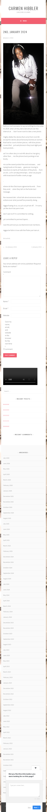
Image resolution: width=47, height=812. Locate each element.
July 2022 (6, 716)
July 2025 (6, 524)
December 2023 (8, 623)
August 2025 (7, 518)
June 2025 (6, 529)
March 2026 (7, 480)
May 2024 (6, 595)
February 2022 (8, 743)
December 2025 (8, 496)
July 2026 (6, 458)
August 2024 (7, 579)
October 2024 (7, 568)
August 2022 (7, 710)
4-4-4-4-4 (6, 404)
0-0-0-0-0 (6, 426)
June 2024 (6, 590)
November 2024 (8, 562)
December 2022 (8, 688)
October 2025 (7, 507)
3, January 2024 (36, 247)
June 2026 (6, 463)
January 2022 (7, 749)
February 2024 (8, 612)
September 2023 (8, 639)
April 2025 (6, 540)
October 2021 (7, 765)
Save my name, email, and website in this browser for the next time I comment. (8, 335)
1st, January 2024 (11, 247)
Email (5, 308)
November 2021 (8, 760)
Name (6, 301)
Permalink (6, 238)
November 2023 (8, 628)
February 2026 (8, 485)
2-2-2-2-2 (6, 415)
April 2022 (6, 732)
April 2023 (6, 666)
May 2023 (6, 661)
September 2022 (8, 705)
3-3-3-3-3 (6, 410)
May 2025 (6, 535)
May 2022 (6, 727)
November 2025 (8, 502)
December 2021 (8, 754)
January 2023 (7, 683)
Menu (25, 21)
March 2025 (7, 546)
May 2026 (6, 469)
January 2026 (7, 491)
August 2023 (7, 644)
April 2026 (6, 474)
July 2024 (6, 584)
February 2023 (8, 677)
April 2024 (6, 601)
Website (6, 315)
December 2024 (8, 557)
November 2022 (8, 694)
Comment (6, 273)
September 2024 (8, 573)
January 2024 (7, 617)
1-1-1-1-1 (6, 421)
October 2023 (7, 634)
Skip (29, 807)
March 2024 (7, 606)
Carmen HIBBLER (23, 8)
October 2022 (7, 699)
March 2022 (7, 738)
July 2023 (6, 650)
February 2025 (8, 551)
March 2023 (7, 672)
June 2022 (6, 721)
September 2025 (8, 513)
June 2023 (6, 655)
